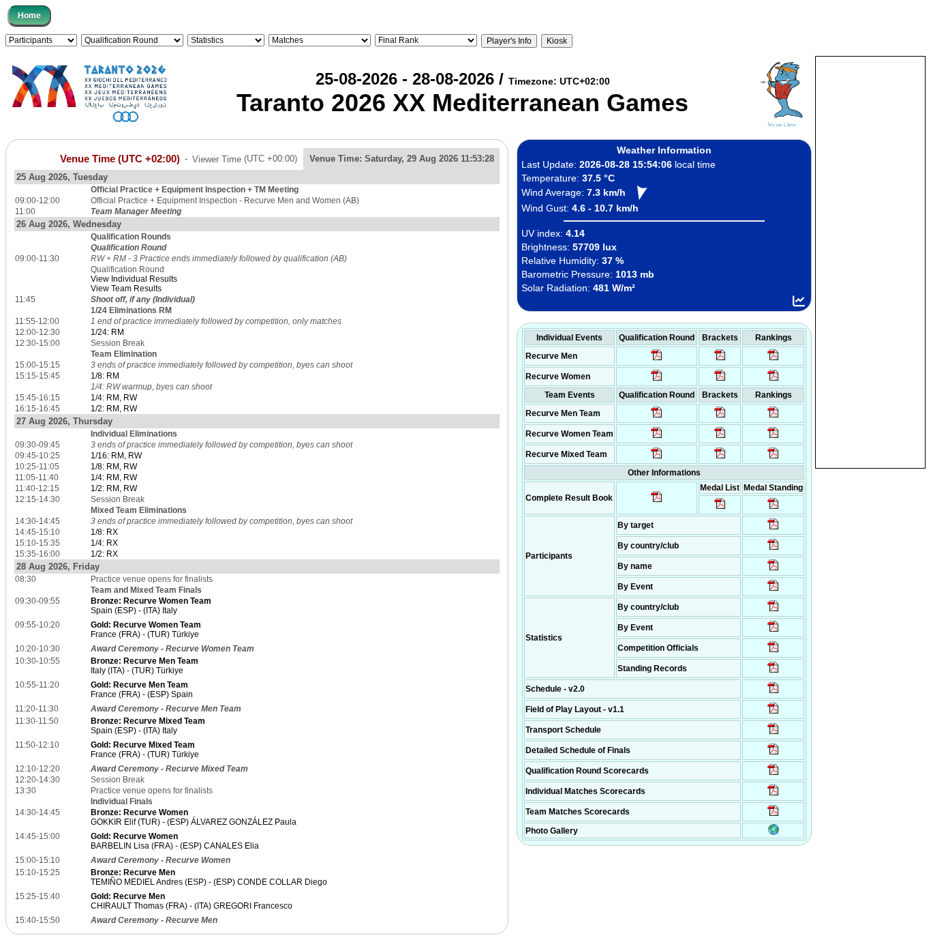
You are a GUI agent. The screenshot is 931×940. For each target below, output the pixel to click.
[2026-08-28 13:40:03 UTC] (720, 359)
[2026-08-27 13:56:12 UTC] (773, 754)
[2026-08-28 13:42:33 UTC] (773, 794)
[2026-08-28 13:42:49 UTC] (773, 815)
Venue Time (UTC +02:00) (120, 158)
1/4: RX (104, 543)
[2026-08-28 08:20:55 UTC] (720, 437)
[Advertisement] (870, 261)
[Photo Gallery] (773, 832)
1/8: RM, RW (114, 466)
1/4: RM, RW (114, 397)
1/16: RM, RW (116, 455)
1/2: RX (104, 554)
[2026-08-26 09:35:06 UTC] (657, 457)
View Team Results (126, 288)
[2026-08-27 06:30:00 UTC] (773, 692)
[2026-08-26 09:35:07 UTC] (657, 437)
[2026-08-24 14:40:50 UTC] (773, 549)
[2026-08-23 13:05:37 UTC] (773, 528)
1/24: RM (107, 332)
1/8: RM (105, 376)
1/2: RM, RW (114, 408)
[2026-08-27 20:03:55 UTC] (773, 733)
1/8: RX (104, 532)
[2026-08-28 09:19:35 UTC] (720, 417)
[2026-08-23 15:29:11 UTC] (773, 672)
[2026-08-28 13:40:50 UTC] (657, 501)
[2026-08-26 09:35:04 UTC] (657, 417)
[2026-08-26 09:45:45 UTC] (773, 774)
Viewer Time (244, 158)
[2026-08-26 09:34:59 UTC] (657, 380)
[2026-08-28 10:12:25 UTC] (720, 457)
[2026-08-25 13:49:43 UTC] (773, 651)
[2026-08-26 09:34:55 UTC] (657, 359)
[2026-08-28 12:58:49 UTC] (720, 380)
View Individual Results (134, 279)
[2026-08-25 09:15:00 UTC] (773, 713)
